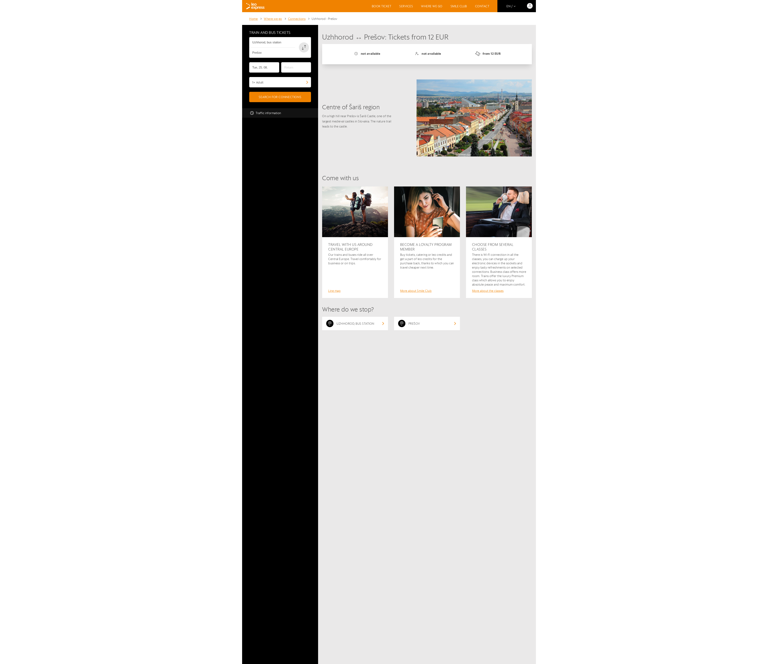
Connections (297, 18)
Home (253, 18)
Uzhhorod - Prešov (324, 18)
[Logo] (255, 6)
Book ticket (381, 6)
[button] (304, 47)
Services (406, 6)
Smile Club (459, 6)
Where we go (431, 6)
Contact (482, 6)
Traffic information (268, 113)
